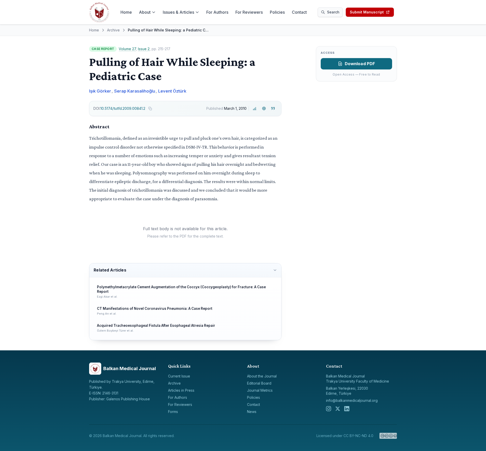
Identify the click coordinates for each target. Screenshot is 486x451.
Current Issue (179, 376)
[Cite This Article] (273, 108)
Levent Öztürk (172, 91)
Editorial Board (259, 383)
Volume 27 (127, 49)
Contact (299, 12)
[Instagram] (328, 408)
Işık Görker (100, 91)
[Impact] (255, 108)
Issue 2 (144, 49)
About (145, 12)
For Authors (217, 12)
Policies (277, 12)
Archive (113, 30)
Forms (173, 411)
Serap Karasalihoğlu (134, 91)
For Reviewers (249, 12)
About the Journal (262, 376)
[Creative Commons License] (388, 436)
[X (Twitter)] (337, 408)
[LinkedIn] (346, 408)
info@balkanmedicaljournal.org (352, 400)
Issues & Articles (178, 12)
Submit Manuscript (367, 12)
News (251, 411)
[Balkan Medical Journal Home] (99, 12)
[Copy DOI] (150, 108)
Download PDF (360, 63)
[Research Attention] (264, 108)
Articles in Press (181, 390)
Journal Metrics (260, 390)
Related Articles (110, 270)
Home (126, 12)
